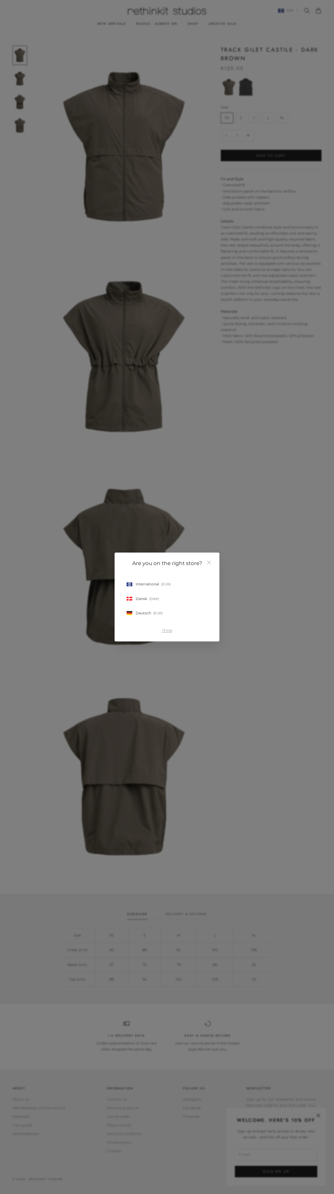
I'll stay (167, 630)
